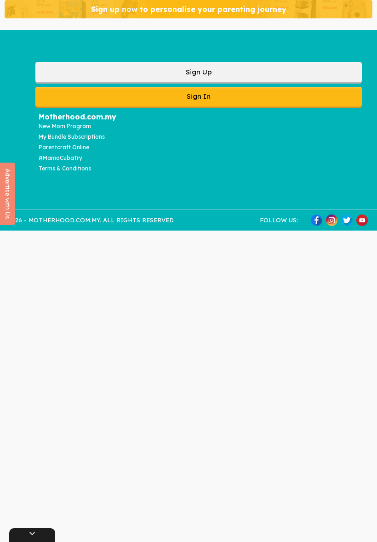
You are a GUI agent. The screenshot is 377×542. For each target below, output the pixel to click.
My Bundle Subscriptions (72, 136)
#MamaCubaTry (60, 157)
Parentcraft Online (64, 147)
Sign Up (199, 72)
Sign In (199, 96)
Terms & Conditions (65, 168)
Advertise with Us (7, 194)
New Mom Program (65, 126)
